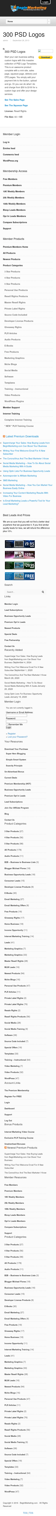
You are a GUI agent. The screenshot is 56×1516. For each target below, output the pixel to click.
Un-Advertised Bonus (14, 771)
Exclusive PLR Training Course (18, 1137)
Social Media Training (14, 1028)
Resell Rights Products (16, 296)
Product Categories (13, 265)
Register (12, 733)
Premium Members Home (15, 246)
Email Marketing (12, 899)
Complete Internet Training (18, 419)
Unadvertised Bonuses (14, 1143)
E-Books (8, 345)
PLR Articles (10, 333)
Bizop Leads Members (14, 209)
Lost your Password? (18, 736)
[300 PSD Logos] (45, 57)
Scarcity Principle (14, 765)
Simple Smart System (16, 759)
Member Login (11, 603)
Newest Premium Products (22, 1147)
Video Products (12, 395)
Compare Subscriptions (15, 222)
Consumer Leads (12, 880)
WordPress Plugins (14, 401)
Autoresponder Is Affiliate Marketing (20, 475)
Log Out (8, 1120)
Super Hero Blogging (16, 753)
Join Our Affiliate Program (16, 807)
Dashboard (9, 1108)
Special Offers (10, 1047)
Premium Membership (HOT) (17, 783)
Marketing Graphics (14, 357)
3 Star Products (12, 271)
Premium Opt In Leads (14, 622)
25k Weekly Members (13, 197)
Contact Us (9, 646)
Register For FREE (13, 1096)
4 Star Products (12, 277)
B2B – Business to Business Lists (20, 862)
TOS (25, 1512)
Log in (6, 142)
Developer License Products (18, 320)
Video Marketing (12, 1065)
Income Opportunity (13, 930)
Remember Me (16, 724)
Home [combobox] (10, 21)
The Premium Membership (16, 1090)
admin (5, 40)
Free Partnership (12, 640)
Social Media (10, 370)
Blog (6, 813)
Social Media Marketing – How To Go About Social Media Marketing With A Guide (26, 465)
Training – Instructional (16, 388)
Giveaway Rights (13, 327)
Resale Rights (10, 1010)
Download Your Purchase (16, 749)
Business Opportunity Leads (17, 616)
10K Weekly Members (14, 191)
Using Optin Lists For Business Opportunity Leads (26, 470)
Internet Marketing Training (16, 936)
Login (7, 1102)
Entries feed (9, 148)
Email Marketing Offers (15, 905)
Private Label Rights (14, 308)
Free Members (10, 178)
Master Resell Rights (15, 302)
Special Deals (10, 634)
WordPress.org (10, 160)
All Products (9, 252)
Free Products (11, 351)
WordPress (9, 1078)
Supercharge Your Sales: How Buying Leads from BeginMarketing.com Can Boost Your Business (26, 444)
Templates (9, 382)
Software (8, 376)
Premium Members (12, 185)
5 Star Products (12, 283)
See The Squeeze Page (16, 105)
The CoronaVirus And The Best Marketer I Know (26, 458)
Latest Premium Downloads (22, 436)
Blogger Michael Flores (15, 868)
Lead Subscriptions (13, 609)
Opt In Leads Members (14, 216)
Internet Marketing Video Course (19, 1131)
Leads (7, 942)
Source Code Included (15, 314)
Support (7, 228)
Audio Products (12, 339)
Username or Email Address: (19, 712)
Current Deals (10, 777)
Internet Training (11, 413)
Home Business (11, 923)
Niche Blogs (10, 364)
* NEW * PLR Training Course (19, 425)
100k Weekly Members (14, 203)
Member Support (11, 407)
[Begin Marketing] (28, 11)
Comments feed (11, 154)
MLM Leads (9, 967)
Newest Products (11, 259)
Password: (11, 718)
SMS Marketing (10, 480)
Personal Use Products (16, 290)
